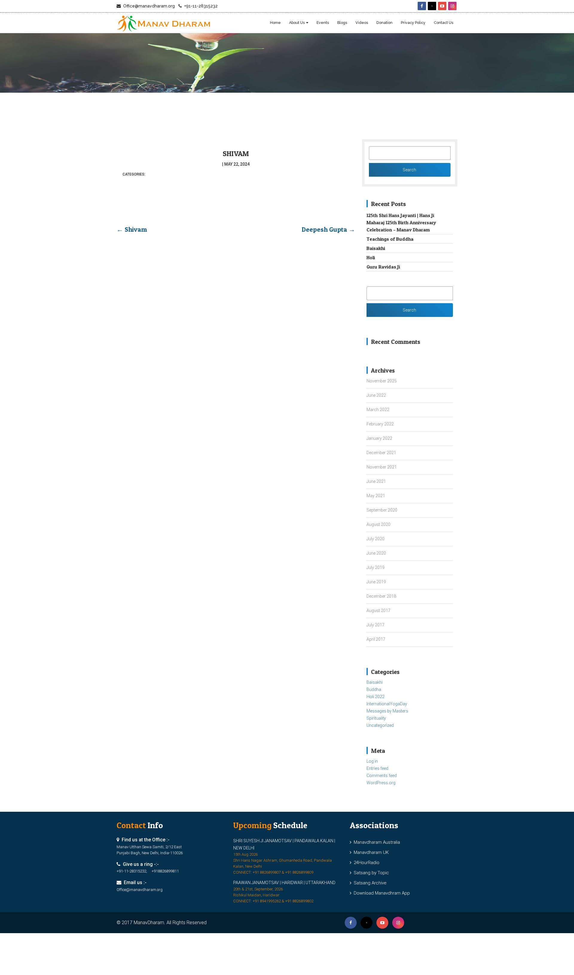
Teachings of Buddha (390, 239)
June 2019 (376, 581)
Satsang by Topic (370, 872)
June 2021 (376, 481)
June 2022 (376, 395)
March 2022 (378, 409)
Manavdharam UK (370, 852)
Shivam (236, 153)
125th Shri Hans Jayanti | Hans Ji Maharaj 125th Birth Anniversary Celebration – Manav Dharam (401, 222)
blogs (342, 22)
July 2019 (375, 567)
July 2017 (375, 624)
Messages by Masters (387, 711)
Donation (384, 22)
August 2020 (378, 524)
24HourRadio (365, 862)
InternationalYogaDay (387, 703)
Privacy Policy (413, 22)
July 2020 (375, 538)
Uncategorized (380, 725)
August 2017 (378, 610)
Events (323, 22)
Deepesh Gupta (328, 229)
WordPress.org (381, 782)
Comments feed (382, 775)
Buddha (374, 689)
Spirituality (376, 718)
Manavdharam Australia (375, 842)
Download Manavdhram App (380, 893)
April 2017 (376, 639)
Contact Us (443, 22)
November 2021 (382, 467)
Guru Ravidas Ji (383, 267)
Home (275, 22)
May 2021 (376, 495)
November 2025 (382, 381)
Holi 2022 (375, 696)
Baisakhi (376, 248)
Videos (361, 22)
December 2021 (381, 452)
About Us (297, 22)
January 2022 (379, 438)
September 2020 (382, 510)
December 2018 (381, 596)
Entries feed (377, 768)
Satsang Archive (369, 883)
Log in (372, 761)
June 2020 (376, 553)
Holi (371, 257)
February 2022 (380, 424)
